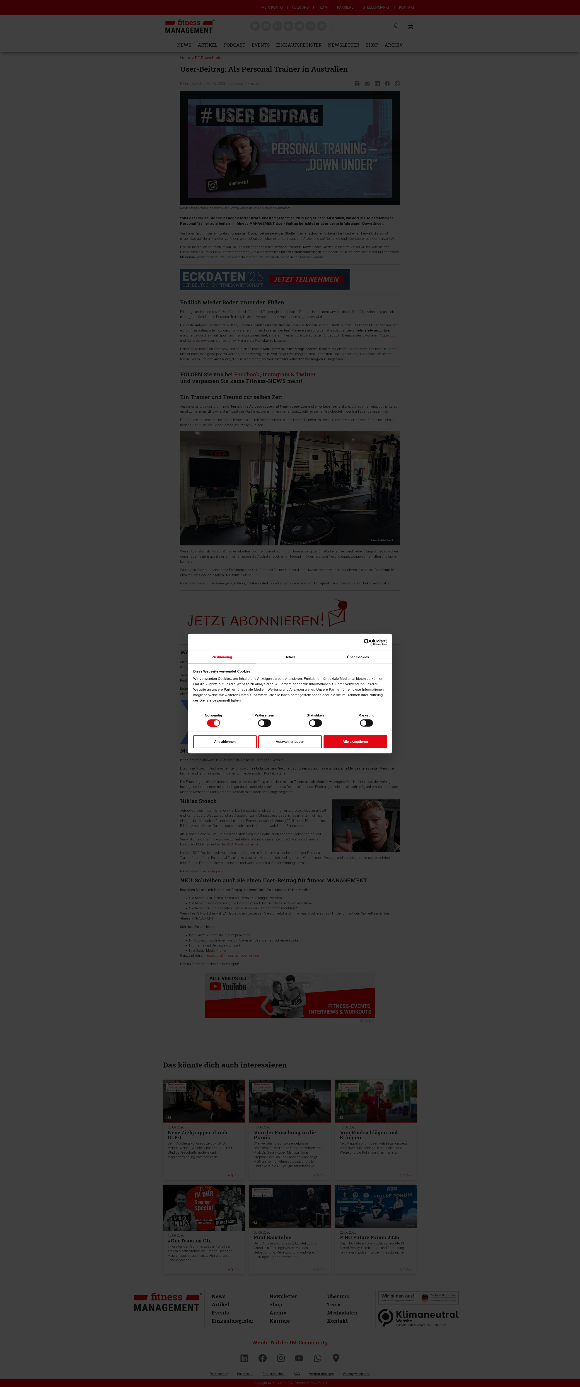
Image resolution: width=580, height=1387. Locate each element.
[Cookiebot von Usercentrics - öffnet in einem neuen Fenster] (367, 642)
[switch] (264, 722)
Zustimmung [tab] (222, 657)
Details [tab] (290, 657)
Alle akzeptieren (355, 741)
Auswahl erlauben (290, 741)
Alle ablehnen (225, 741)
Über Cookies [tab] (358, 657)
